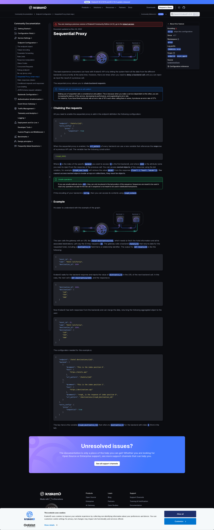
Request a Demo (165, 7)
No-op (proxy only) (24, 73)
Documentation (136, 505)
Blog (109, 497)
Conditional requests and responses (30, 83)
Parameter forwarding (25, 53)
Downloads (151, 7)
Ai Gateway (90, 505)
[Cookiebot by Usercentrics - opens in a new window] (29, 525)
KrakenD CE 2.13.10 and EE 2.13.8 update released (107, 2)
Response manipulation (25, 60)
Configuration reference (179, 66)
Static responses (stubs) (26, 80)
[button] (31, 28)
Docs (130, 7)
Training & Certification (139, 501)
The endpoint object (25, 46)
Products (85, 7)
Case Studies (113, 505)
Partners (122, 7)
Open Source (91, 497)
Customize (179, 521)
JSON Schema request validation (29, 90)
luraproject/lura (174, 63)
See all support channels (107, 463)
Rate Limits (21, 56)
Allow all (180, 514)
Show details (49, 525)
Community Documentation (24, 14)
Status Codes (22, 63)
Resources (110, 7)
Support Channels (137, 497)
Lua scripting (22, 87)
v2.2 (152, 14)
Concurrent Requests (25, 67)
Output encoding (23, 50)
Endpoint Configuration (43, 14)
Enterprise (90, 501)
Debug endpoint (23, 70)
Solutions (97, 7)
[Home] (37, 7)
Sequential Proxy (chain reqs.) (64, 14)
